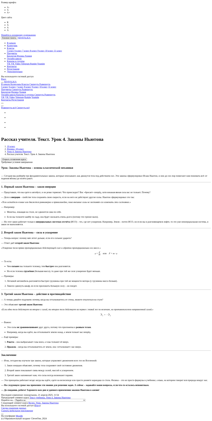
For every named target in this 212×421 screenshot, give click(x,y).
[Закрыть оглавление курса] (2, 103)
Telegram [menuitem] (25, 64)
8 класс (27, 87)
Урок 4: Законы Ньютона (19, 151)
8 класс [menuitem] (33, 51)
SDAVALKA (24, 38)
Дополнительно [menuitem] (14, 71)
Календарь (16, 84)
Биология (6, 92)
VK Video (10, 97)
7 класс (20, 87)
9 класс (35, 87)
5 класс (4, 87)
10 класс (43, 87)
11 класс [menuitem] (58, 51)
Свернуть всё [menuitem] (23, 107)
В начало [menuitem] (11, 43)
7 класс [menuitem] (26, 51)
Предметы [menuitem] (12, 53)
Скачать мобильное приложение (17, 410)
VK (3, 97)
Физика (15, 92)
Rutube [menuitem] (33, 64)
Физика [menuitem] (21, 56)
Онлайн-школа (8, 94)
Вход (3, 79)
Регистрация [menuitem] (13, 69)
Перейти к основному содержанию (18, 35)
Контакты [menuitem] (12, 66)
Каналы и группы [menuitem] (16, 61)
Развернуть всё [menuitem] (8, 107)
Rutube (27, 97)
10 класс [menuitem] (49, 51)
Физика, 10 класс (15, 149)
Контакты (6, 100)
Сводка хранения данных (13, 408)
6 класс (12, 87)
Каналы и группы (35, 94)
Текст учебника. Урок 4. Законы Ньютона (50, 397)
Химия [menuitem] (28, 56)
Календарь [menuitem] (12, 45)
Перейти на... (8, 400)
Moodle (19, 416)
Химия (22, 92)
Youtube (35, 97)
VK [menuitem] (9, 64)
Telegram (19, 97)
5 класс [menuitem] (11, 51)
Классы (35, 84)
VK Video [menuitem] (16, 64)
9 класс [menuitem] (41, 51)
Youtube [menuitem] (41, 64)
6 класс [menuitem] (18, 51)
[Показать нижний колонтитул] (2, 414)
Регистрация (17, 100)
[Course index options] (2, 105)
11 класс (52, 87)
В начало (6, 84)
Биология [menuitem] (12, 56)
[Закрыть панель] (2, 82)
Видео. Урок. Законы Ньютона (43, 403)
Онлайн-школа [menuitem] (14, 58)
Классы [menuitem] (10, 48)
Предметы (17, 89)
